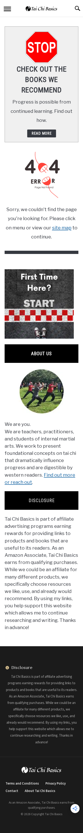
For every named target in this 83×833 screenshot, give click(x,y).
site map (61, 228)
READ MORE (42, 133)
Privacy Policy (55, 783)
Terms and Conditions (22, 783)
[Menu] (7, 9)
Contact (12, 791)
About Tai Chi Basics (40, 791)
